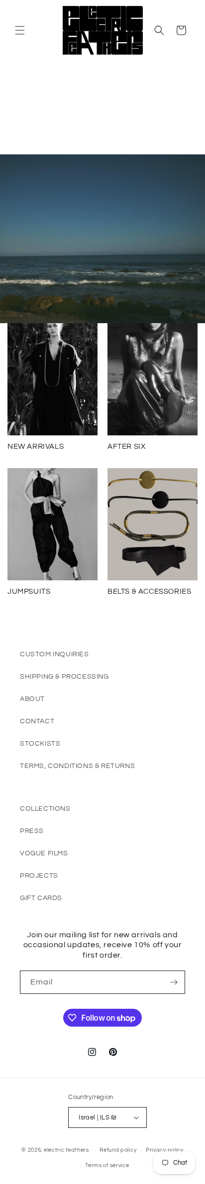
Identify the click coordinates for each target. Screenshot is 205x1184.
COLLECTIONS (45, 808)
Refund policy (118, 1150)
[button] (20, 30)
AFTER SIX (126, 446)
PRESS (32, 831)
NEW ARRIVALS (35, 446)
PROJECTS (39, 875)
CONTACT (37, 721)
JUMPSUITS (28, 591)
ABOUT (32, 699)
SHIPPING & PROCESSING (64, 676)
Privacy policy (165, 1150)
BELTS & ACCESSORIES (149, 591)
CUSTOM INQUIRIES (54, 654)
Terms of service (107, 1165)
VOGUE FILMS (44, 853)
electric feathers (66, 1150)
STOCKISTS (40, 743)
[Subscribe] (174, 982)
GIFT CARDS (41, 898)
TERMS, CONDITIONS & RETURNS (77, 766)
